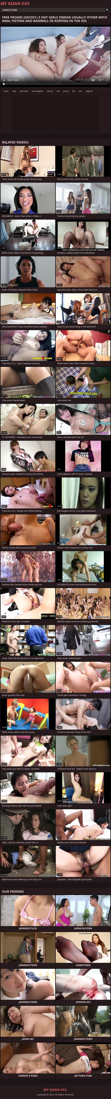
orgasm (89, 91)
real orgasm (37, 91)
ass (80, 91)
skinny (50, 91)
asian (6, 91)
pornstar (24, 91)
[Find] (108, 10)
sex (58, 91)
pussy (66, 91)
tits (73, 91)
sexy (14, 91)
